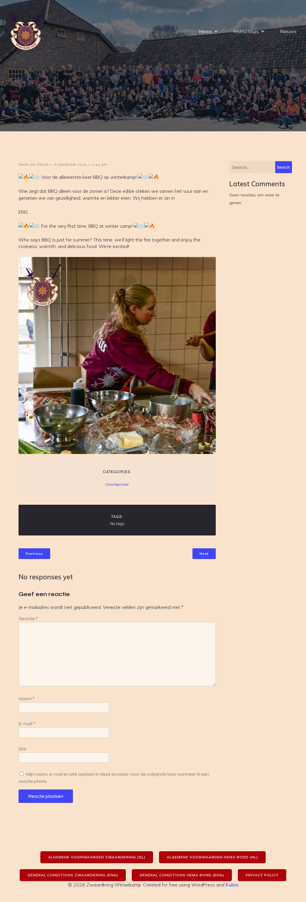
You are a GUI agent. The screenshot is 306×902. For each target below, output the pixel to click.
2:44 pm (99, 164)
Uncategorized (116, 484)
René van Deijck (34, 164)
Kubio (232, 885)
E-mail (27, 723)
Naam (27, 698)
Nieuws (288, 31)
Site (22, 749)
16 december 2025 (70, 164)
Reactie (28, 618)
